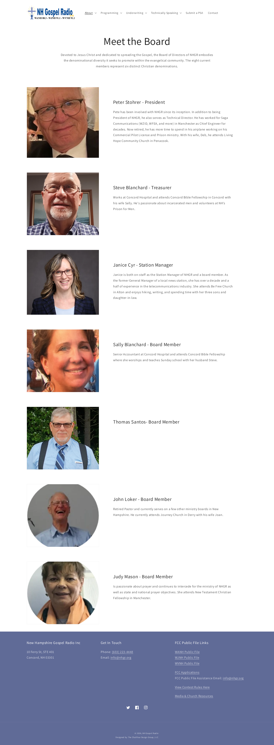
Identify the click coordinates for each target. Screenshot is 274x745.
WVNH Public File (187, 663)
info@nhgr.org (121, 657)
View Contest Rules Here (192, 687)
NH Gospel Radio (150, 733)
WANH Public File (187, 652)
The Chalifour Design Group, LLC (143, 737)
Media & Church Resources (194, 696)
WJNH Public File (187, 657)
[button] (90, 13)
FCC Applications (187, 672)
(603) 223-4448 (122, 652)
